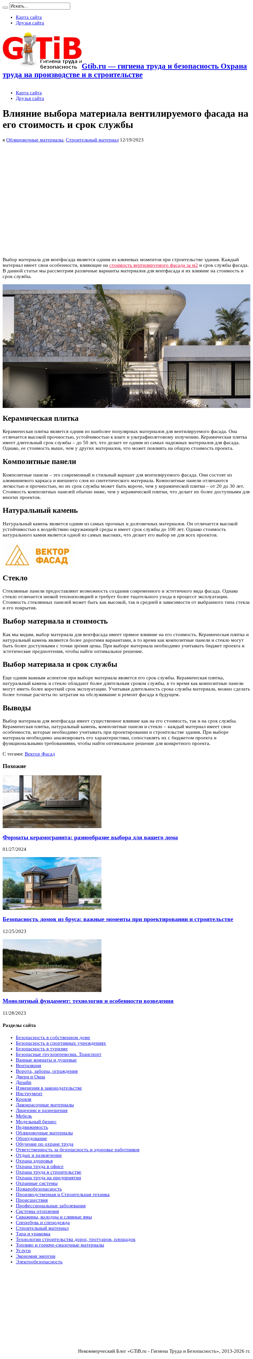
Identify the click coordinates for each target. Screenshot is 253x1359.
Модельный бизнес (36, 1121)
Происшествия (32, 1200)
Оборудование (31, 1138)
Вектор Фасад (40, 754)
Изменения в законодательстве (49, 1088)
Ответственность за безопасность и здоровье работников (77, 1149)
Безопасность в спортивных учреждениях (61, 1043)
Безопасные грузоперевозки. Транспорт (58, 1054)
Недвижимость (32, 1127)
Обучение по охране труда (44, 1144)
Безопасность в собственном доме (53, 1037)
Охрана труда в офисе (40, 1166)
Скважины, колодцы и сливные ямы (54, 1217)
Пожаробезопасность (39, 1188)
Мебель (24, 1116)
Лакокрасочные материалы (45, 1104)
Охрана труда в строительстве (48, 1172)
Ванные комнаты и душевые (46, 1060)
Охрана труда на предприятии (48, 1177)
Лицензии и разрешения (42, 1110)
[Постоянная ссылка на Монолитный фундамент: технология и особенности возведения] (52, 990)
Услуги (23, 1250)
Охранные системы (37, 1183)
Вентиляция (28, 1065)
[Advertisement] (70, 232)
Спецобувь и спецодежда (43, 1222)
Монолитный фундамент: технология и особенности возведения (88, 1001)
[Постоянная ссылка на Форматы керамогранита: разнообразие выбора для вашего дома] (52, 826)
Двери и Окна (30, 1076)
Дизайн (23, 1082)
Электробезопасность (39, 1261)
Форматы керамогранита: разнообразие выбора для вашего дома (90, 837)
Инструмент (29, 1093)
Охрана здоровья (34, 1160)
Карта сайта (29, 17)
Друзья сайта (30, 22)
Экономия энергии (35, 1256)
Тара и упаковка (33, 1233)
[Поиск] (5, 8)
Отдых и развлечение (39, 1155)
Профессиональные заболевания (51, 1205)
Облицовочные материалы (34, 139)
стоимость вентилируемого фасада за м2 (153, 265)
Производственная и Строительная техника (63, 1194)
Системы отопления (37, 1211)
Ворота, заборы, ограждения (47, 1071)
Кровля (23, 1099)
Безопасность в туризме (42, 1048)
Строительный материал (92, 139)
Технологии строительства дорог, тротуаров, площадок (75, 1239)
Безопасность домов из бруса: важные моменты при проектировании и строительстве (118, 919)
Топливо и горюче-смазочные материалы (60, 1245)
